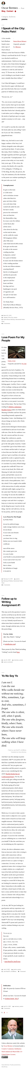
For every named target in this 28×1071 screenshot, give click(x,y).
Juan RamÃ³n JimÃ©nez (12, 962)
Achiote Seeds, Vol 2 (11, 999)
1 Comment (23, 971)
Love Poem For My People (13, 339)
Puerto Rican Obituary (19, 41)
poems (15, 317)
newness (16, 660)
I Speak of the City (8, 317)
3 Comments (6, 323)
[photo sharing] (13, 38)
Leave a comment (8, 662)
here (18, 652)
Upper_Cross (11, 361)
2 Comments (6, 585)
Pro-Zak (24, 364)
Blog (3, 11)
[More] (15, 11)
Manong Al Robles (8, 581)
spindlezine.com (10, 644)
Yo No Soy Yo (10, 675)
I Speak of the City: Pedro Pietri (13, 30)
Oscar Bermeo (10, 8)
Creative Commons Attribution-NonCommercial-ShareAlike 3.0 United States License (12, 1051)
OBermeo (18, 47)
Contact (10, 11)
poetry (19, 969)
